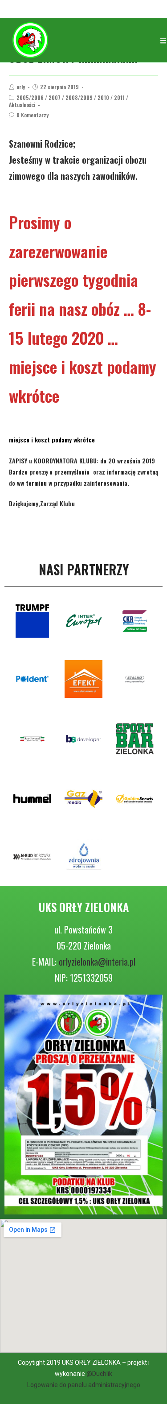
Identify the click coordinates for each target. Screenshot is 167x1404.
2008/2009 (79, 97)
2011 (119, 97)
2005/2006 (30, 97)
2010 (103, 97)
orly (20, 87)
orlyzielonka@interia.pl (97, 961)
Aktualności (22, 104)
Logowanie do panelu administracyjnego (83, 1384)
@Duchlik (99, 1373)
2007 (55, 97)
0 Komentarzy (32, 115)
